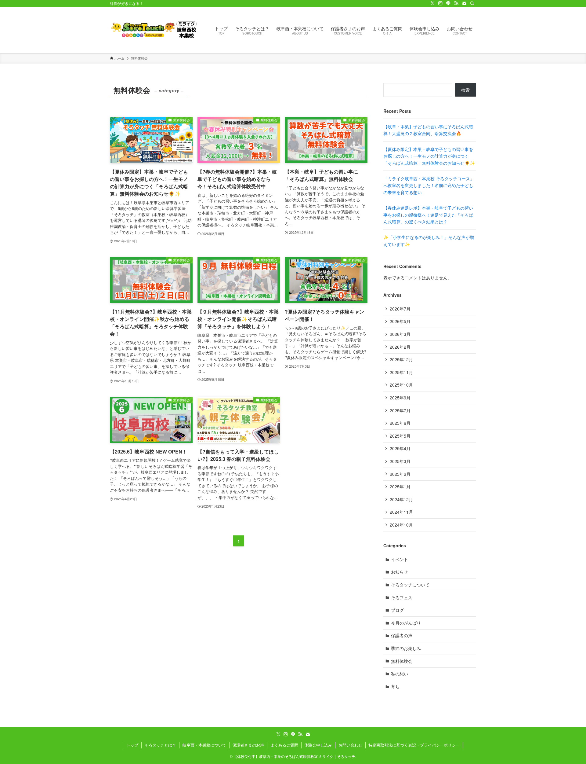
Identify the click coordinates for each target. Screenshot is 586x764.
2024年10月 (401, 525)
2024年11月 (401, 512)
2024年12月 (401, 499)
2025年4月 (400, 448)
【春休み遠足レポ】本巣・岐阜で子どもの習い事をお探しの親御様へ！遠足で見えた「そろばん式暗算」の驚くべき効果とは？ (428, 215)
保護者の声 (401, 635)
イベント (399, 559)
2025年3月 (400, 461)
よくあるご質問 (284, 745)
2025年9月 (400, 398)
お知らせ (399, 572)
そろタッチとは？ (160, 745)
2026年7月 (400, 309)
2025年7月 (400, 410)
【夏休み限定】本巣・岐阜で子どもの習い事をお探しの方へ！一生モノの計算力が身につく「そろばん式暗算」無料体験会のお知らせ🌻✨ (429, 156)
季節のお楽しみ (406, 648)
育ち (395, 686)
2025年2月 (400, 474)
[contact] (464, 3)
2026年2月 (400, 347)
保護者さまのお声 (248, 745)
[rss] (456, 3)
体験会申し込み (318, 745)
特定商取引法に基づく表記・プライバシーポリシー (414, 745)
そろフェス (401, 597)
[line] (448, 3)
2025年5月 (400, 436)
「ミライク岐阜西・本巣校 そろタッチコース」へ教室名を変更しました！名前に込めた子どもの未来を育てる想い (428, 185)
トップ (132, 745)
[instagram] (440, 3)
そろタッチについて (410, 585)
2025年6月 (400, 423)
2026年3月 (400, 334)
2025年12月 (401, 359)
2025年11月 (401, 372)
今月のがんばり (406, 623)
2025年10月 (401, 385)
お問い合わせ (350, 745)
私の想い (399, 673)
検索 (465, 90)
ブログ (397, 610)
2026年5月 (400, 321)
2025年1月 (400, 486)
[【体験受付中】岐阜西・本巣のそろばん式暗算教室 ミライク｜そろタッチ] (154, 30)
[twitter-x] (432, 3)
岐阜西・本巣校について (204, 745)
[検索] (472, 3)
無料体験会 (401, 661)
